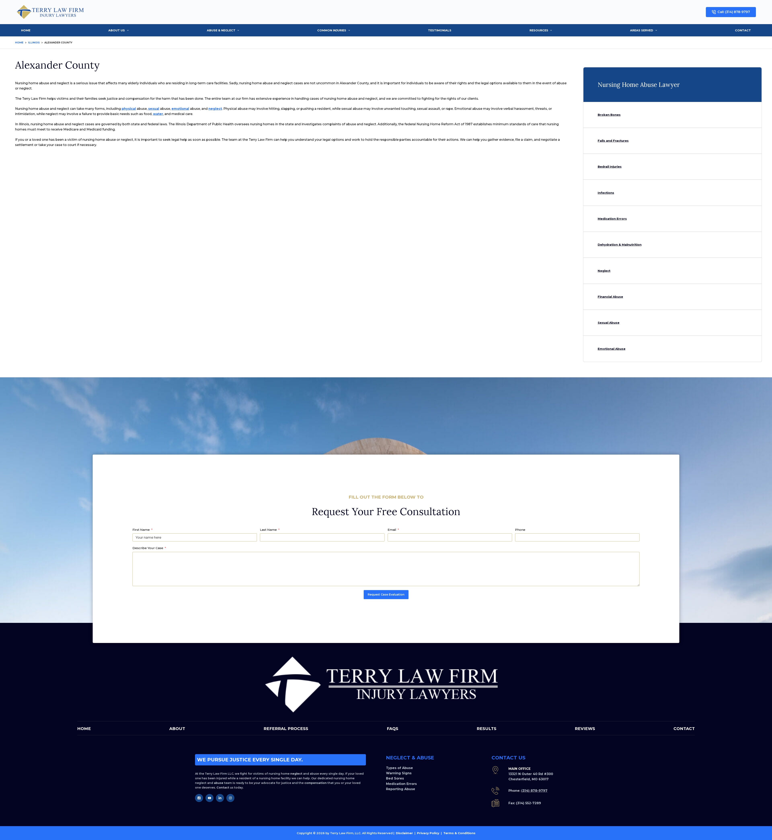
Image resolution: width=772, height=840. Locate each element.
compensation (315, 783)
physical (129, 109)
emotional (180, 109)
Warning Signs (399, 773)
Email (392, 530)
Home (25, 30)
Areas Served (641, 30)
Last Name (268, 530)
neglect (215, 109)
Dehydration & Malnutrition (620, 244)
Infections (606, 193)
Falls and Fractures (613, 141)
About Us (116, 30)
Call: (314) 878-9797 (734, 12)
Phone (520, 530)
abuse (218, 783)
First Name (141, 530)
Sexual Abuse (608, 322)
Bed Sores (395, 778)
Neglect (604, 271)
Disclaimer (404, 833)
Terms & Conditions (459, 833)
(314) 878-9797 (534, 791)
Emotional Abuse (611, 349)
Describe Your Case (147, 548)
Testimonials (439, 30)
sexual (153, 109)
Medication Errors (612, 219)
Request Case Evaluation (386, 594)
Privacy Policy (428, 833)
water (158, 114)
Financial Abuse (610, 297)
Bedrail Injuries (610, 166)
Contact (743, 30)
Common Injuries (331, 30)
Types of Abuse (399, 768)
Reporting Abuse (400, 789)
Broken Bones (609, 115)
